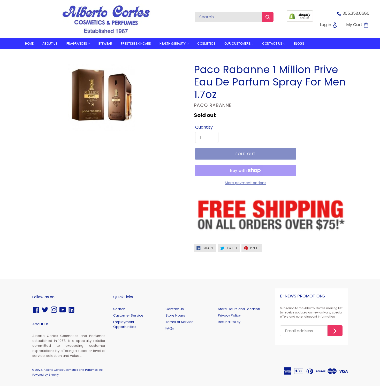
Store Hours (175, 315)
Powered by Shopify (45, 375)
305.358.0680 (356, 13)
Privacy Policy (229, 315)
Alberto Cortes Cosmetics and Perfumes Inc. (73, 370)
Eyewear (105, 43)
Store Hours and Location (239, 309)
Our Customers (238, 43)
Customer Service (128, 315)
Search (119, 309)
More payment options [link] (245, 182)
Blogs (299, 43)
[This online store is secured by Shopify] (300, 20)
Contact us (272, 43)
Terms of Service (179, 322)
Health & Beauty (172, 43)
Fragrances (77, 43)
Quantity (204, 127)
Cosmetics (206, 43)
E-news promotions (302, 296)
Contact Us (174, 309)
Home (29, 43)
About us (50, 43)
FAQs (169, 328)
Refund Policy (229, 322)
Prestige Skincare (136, 43)
